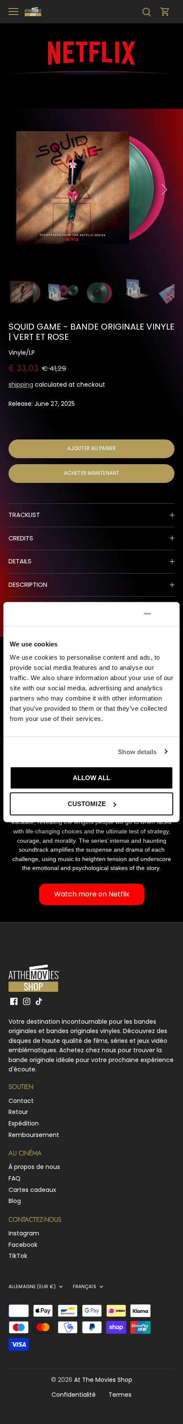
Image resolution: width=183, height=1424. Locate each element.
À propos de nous (34, 1167)
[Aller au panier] (165, 11)
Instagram (24, 1233)
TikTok (18, 1256)
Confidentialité (73, 1394)
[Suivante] (163, 189)
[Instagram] (26, 1001)
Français (84, 1287)
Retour (18, 1112)
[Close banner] (169, 614)
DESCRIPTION (28, 584)
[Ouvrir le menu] (13, 11)
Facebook (23, 1244)
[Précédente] (19, 189)
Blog (15, 1201)
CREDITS (21, 538)
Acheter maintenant (91, 473)
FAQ (14, 1178)
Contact (21, 1101)
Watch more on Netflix (91, 894)
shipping (21, 384)
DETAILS (20, 561)
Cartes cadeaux (32, 1190)
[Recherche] (146, 11)
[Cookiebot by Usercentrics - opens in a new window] (114, 614)
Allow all (91, 777)
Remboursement (34, 1135)
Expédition (24, 1123)
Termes (120, 1394)
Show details (137, 751)
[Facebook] (13, 1001)
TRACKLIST (24, 515)
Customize (87, 803)
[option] (91, 189)
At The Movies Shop (103, 1379)
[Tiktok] (39, 1001)
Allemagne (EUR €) (32, 1287)
